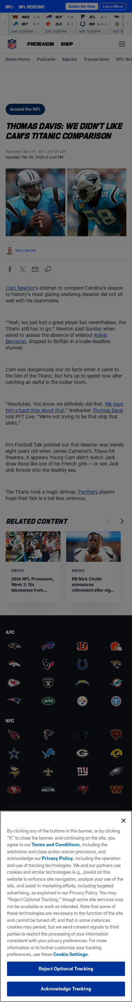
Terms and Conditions (56, 844)
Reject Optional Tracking (66, 968)
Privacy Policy (57, 858)
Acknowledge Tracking (66, 988)
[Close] (123, 820)
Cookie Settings (70, 954)
